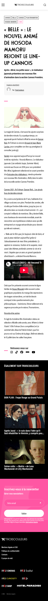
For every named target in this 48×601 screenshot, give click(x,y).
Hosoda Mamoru (11, 21)
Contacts (4, 555)
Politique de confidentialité (10, 551)
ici (17, 150)
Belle (14, 17)
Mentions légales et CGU (10, 547)
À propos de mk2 (7, 558)
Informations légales (32, 522)
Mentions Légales (11, 594)
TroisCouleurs (19, 90)
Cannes (7, 17)
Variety (6, 155)
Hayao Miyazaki (18, 288)
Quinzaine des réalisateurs (17, 174)
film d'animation (32, 17)
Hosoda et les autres (12, 313)
